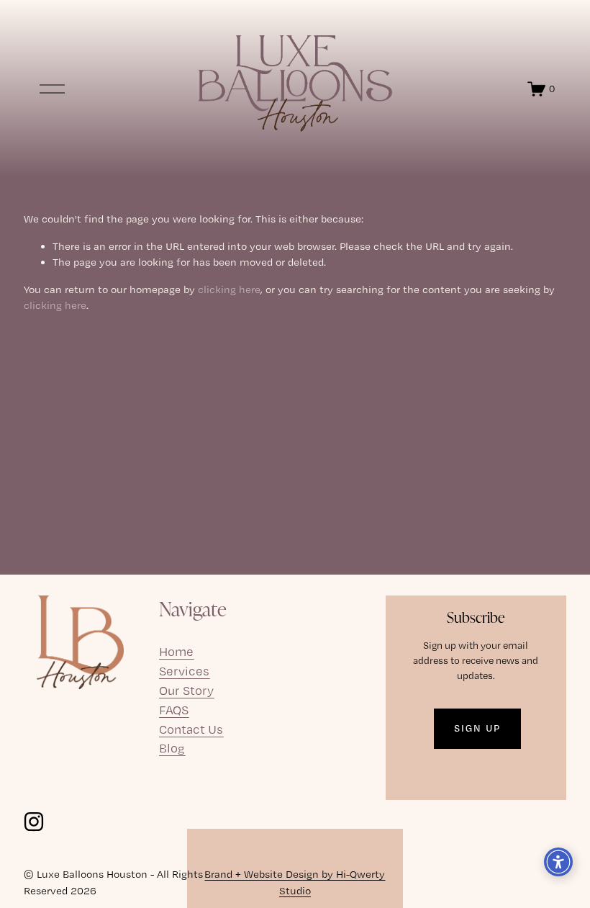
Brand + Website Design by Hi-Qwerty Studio (294, 882)
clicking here (229, 289)
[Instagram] (34, 822)
